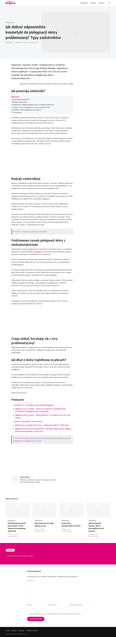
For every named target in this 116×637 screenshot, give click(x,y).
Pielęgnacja (10, 22)
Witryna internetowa (76, 605)
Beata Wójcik (9, 42)
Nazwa (30, 605)
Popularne (10, 550)
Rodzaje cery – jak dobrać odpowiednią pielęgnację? (34, 405)
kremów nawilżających (35, 252)
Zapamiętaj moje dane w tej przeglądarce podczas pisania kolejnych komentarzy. (55, 614)
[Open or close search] (109, 2)
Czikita (70, 84)
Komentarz (31, 581)
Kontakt (8, 631)
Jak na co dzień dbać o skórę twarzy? (29, 421)
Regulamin (21, 631)
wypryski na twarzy (35, 183)
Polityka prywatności (32, 631)
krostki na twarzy (30, 117)
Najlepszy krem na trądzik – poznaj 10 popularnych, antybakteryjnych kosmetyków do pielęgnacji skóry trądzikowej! (40, 410)
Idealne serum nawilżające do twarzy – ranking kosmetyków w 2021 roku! (42, 425)
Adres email (52, 605)
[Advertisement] (42, 160)
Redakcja (14, 631)
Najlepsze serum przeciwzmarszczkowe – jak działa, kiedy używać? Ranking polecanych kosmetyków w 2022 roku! (43, 430)
